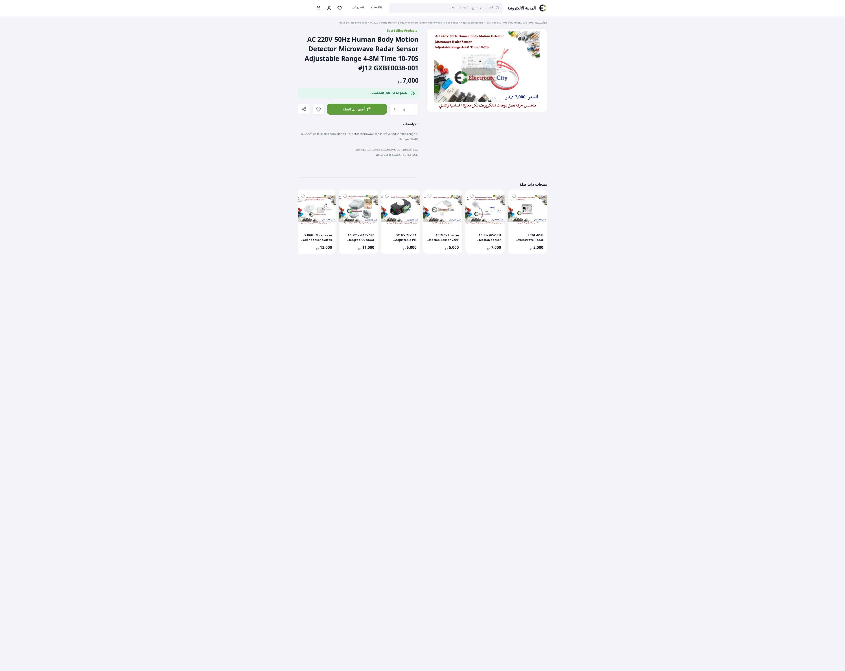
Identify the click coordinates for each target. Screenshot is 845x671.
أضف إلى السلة (354, 109)
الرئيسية (541, 23)
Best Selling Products (353, 23)
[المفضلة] (339, 8)
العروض (358, 7)
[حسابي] (329, 8)
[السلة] (318, 8)
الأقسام (376, 7)
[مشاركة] (304, 109)
